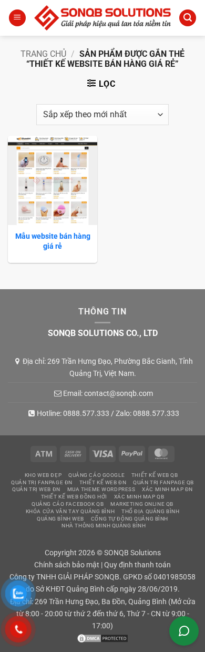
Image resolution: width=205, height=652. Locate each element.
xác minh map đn (167, 489)
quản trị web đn (36, 489)
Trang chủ (43, 54)
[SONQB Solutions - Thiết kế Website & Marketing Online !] (102, 18)
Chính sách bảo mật (66, 565)
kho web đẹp (43, 475)
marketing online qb (141, 504)
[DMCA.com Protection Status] (102, 638)
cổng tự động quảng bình (129, 519)
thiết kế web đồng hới (74, 497)
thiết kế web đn (103, 482)
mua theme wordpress (101, 489)
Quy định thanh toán (137, 565)
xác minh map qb (139, 497)
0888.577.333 (86, 413)
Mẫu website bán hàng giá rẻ (52, 241)
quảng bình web (60, 519)
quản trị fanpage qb (163, 482)
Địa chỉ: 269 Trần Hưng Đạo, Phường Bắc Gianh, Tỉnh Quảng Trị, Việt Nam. (108, 367)
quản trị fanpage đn (42, 482)
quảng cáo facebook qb (68, 504)
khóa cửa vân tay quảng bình (70, 511)
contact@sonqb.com (118, 393)
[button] (17, 18)
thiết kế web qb (154, 475)
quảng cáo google (96, 475)
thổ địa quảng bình (150, 511)
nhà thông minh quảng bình (104, 525)
